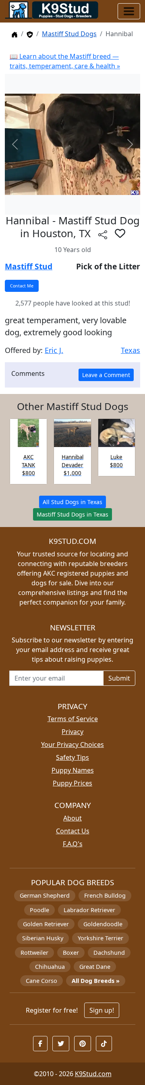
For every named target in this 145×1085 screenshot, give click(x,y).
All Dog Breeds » (96, 980)
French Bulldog (105, 895)
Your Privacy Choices (72, 744)
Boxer (71, 952)
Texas (130, 350)
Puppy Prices (72, 783)
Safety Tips (72, 757)
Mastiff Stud (28, 266)
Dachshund (109, 952)
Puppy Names (73, 770)
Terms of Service (73, 718)
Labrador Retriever (89, 910)
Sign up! (101, 1010)
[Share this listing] (102, 234)
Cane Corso (41, 980)
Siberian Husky (42, 938)
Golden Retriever (46, 924)
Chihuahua (50, 966)
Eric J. (54, 350)
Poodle (39, 910)
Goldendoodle (102, 924)
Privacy (72, 731)
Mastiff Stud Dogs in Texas (72, 514)
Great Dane (94, 966)
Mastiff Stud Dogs (69, 33)
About (72, 818)
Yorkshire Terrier (100, 938)
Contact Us (72, 831)
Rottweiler (34, 952)
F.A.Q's (73, 843)
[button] (120, 233)
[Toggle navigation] (129, 11)
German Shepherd (45, 895)
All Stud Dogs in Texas (72, 502)
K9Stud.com (93, 1073)
